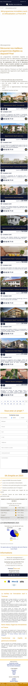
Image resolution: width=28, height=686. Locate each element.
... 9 (4, 401)
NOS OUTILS (13, 661)
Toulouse (11, 634)
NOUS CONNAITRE (14, 677)
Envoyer (24, 471)
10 (7, 401)
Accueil (1, 8)
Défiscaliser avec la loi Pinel (13, 664)
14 (20, 401)
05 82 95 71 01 (8, 119)
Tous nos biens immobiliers (13, 666)
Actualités (14, 670)
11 (10, 401)
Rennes (23, 634)
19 (8, 404)
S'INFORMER (14, 668)
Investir (22, 417)
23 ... (21, 404)
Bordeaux (16, 634)
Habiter (14, 417)
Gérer (14, 674)
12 (14, 401)
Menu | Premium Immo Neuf (5, 1)
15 (23, 401)
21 (14, 404)
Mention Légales (14, 681)
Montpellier (3, 635)
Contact (14, 678)
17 (2, 404)
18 (5, 404)
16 (26, 401)
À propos (14, 680)
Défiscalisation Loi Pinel (10, 8)
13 (17, 401)
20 (11, 404)
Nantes (20, 634)
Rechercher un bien (13, 663)
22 (17, 404)
